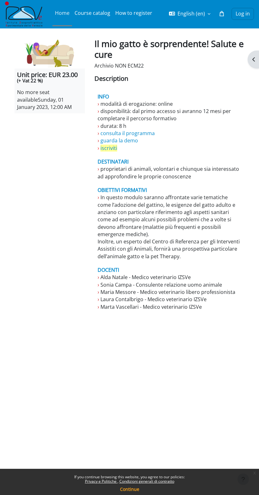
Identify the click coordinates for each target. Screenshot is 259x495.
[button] (189, 14)
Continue (129, 489)
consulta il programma (127, 133)
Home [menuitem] (62, 12)
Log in (243, 13)
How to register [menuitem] (133, 12)
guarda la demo (118, 140)
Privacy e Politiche (101, 481)
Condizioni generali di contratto (146, 481)
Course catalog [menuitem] (92, 12)
